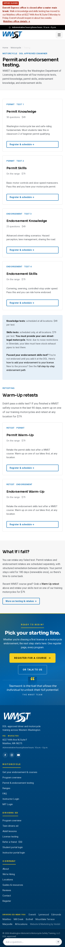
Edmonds (56, 914)
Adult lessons (10, 831)
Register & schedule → (22, 144)
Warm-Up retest (50, 583)
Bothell (29, 919)
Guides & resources (13, 885)
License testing (10, 836)
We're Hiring (9, 874)
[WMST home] (28, 34)
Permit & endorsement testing (18, 782)
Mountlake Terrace (45, 919)
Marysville (7, 924)
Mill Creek (18, 919)
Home (5, 47)
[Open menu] (59, 34)
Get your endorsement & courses (20, 772)
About (6, 868)
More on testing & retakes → (21, 601)
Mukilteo (7, 919)
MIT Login (8, 804)
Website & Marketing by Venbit (45, 924)
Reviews (7, 890)
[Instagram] (12, 755)
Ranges (6, 788)
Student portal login (13, 847)
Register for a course (30, 658)
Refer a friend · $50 (12, 842)
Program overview (12, 777)
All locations (21, 924)
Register (7, 901)
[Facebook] (5, 755)
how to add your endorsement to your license (30, 362)
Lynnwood (43, 914)
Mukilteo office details (16, 21)
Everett (32, 914)
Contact (7, 895)
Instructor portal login (14, 852)
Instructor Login (11, 799)
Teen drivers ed (10, 825)
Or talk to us (32, 669)
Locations (8, 879)
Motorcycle (16, 47)
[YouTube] (18, 755)
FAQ (5, 793)
